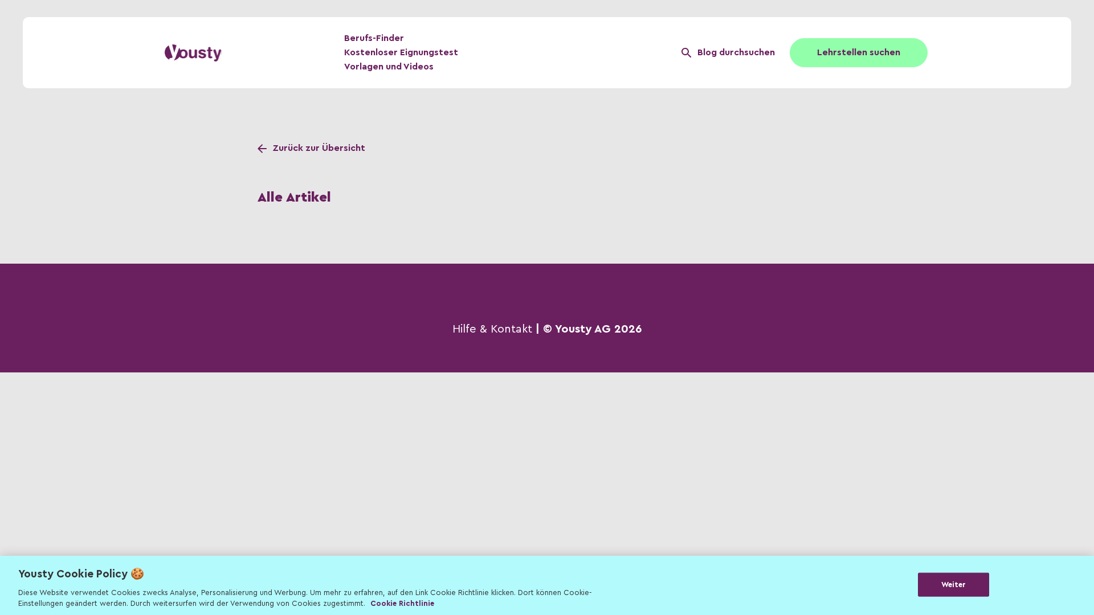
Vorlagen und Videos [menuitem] (389, 66)
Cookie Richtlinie (402, 603)
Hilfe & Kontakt (492, 329)
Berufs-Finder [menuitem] (374, 38)
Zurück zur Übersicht (318, 148)
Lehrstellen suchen (858, 52)
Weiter (953, 584)
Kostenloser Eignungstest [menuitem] (401, 52)
